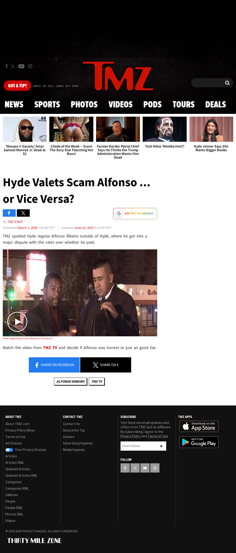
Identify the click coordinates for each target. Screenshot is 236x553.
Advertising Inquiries (78, 443)
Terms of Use (15, 437)
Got (17, 86)
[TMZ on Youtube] (21, 66)
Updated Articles (17, 469)
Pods (152, 104)
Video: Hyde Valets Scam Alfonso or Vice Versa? (28, 338)
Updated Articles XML (21, 475)
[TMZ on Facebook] (6, 66)
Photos (84, 104)
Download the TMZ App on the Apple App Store (198, 426)
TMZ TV (96, 381)
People (10, 501)
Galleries (11, 495)
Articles (11, 456)
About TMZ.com (17, 424)
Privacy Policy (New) (20, 430)
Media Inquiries (74, 450)
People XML (14, 508)
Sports (47, 104)
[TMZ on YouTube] (145, 468)
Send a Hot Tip (74, 430)
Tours (184, 104)
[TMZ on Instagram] (30, 66)
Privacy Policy (131, 436)
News (14, 104)
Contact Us (71, 424)
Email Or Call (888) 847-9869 (55, 86)
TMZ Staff (15, 221)
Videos (121, 104)
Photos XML (14, 514)
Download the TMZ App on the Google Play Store (198, 442)
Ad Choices (13, 443)
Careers (69, 437)
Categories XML (17, 488)
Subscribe (161, 446)
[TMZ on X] (13, 66)
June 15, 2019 (84, 227)
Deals (215, 104)
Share (57, 364)
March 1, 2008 (28, 227)
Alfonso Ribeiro (70, 381)
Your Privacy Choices (30, 450)
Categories (13, 482)
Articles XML (14, 462)
